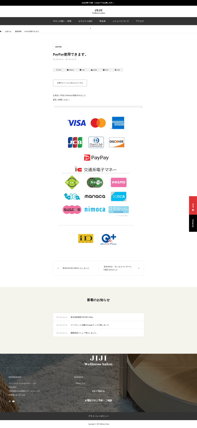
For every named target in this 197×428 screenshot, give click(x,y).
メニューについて (121, 21)
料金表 (103, 21)
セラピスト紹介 (85, 21)
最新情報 (58, 47)
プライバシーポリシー (98, 416)
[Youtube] (13, 401)
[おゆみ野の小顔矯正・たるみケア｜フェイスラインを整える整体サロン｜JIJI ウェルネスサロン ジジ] (98, 11)
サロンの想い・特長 (62, 21)
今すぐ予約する (98, 391)
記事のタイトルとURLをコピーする (70, 83)
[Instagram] (10, 401)
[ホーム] (1, 31)
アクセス (140, 21)
